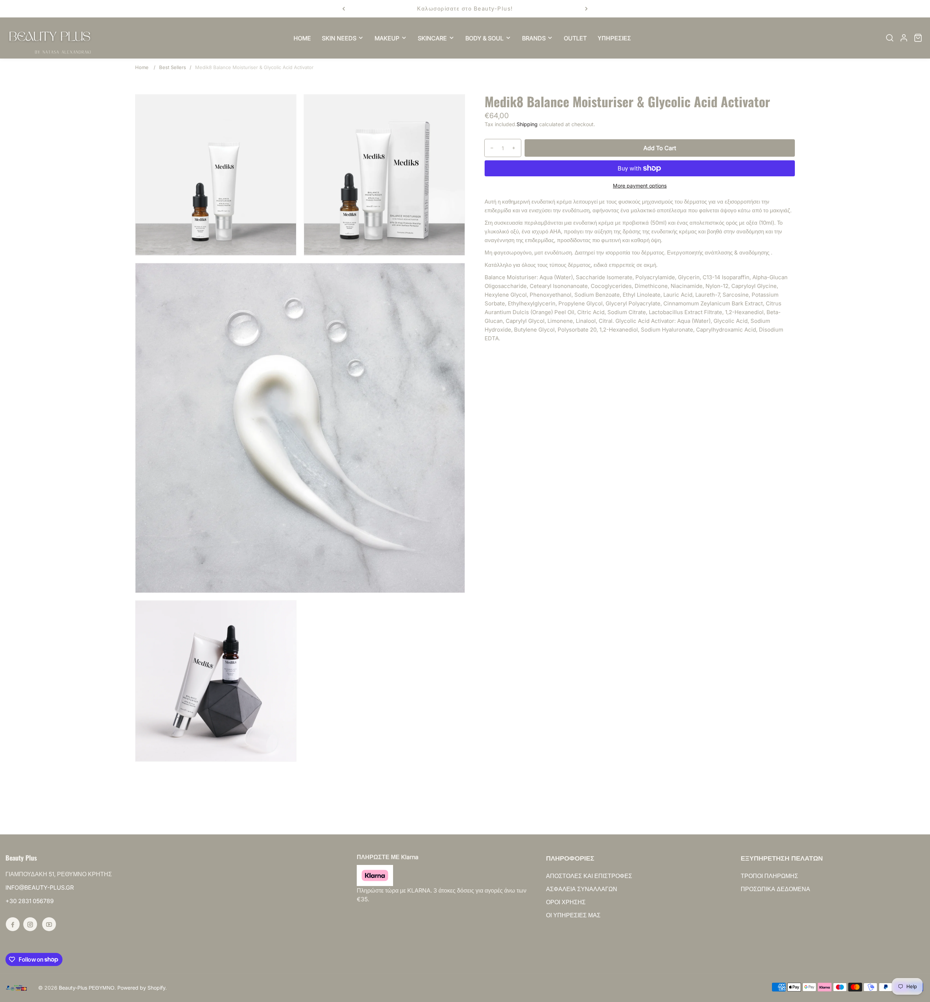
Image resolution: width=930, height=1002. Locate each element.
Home (142, 67)
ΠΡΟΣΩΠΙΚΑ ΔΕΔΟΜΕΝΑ (775, 889)
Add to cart (659, 148)
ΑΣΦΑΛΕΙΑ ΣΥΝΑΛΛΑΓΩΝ (581, 889)
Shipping (527, 124)
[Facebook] (12, 924)
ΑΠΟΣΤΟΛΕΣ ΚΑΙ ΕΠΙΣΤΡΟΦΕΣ (589, 875)
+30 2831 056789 (29, 901)
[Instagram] (30, 924)
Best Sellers (172, 67)
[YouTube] (49, 924)
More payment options (640, 186)
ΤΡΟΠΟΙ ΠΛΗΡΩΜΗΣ (769, 875)
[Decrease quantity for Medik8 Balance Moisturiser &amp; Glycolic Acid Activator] (489, 148)
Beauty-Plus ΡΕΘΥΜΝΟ (86, 988)
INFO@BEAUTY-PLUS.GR (39, 887)
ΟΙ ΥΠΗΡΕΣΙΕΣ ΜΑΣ (573, 915)
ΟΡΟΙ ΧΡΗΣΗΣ (566, 902)
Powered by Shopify (141, 988)
